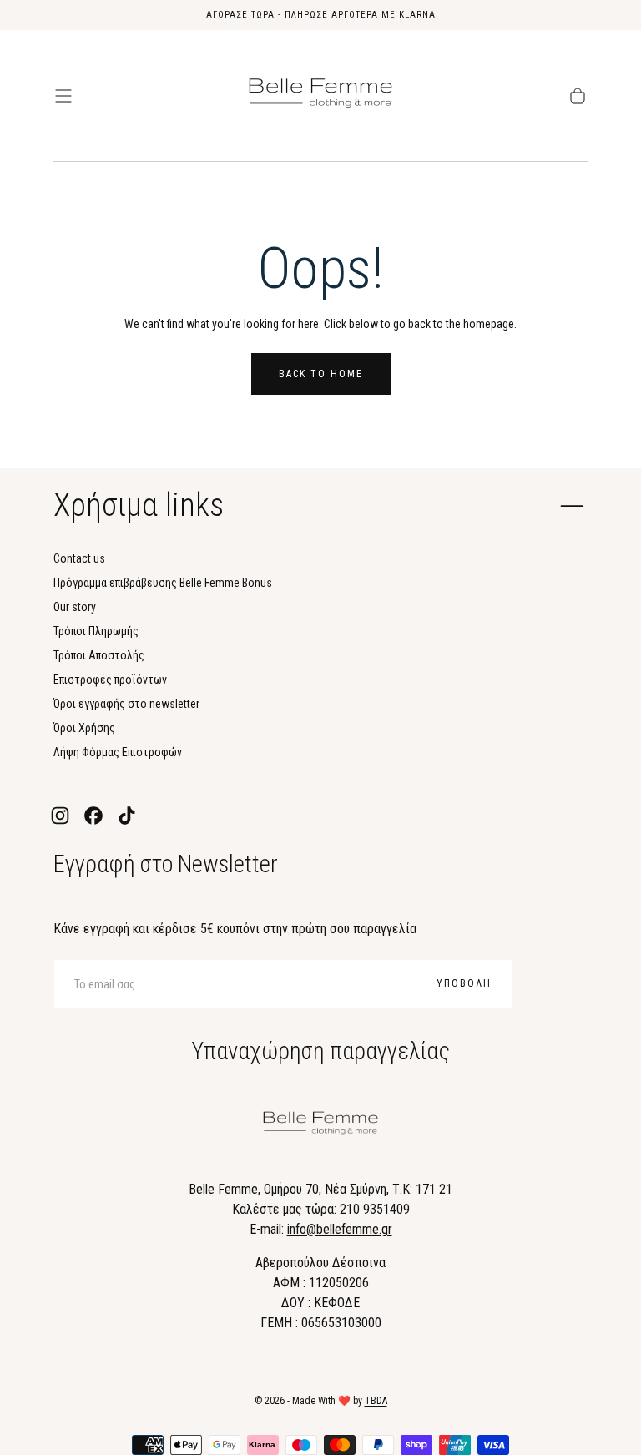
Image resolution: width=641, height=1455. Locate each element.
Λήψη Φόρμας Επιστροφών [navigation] (117, 752)
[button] (63, 96)
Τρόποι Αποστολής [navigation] (98, 655)
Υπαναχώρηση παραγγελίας (320, 1051)
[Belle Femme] (320, 1126)
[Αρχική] (320, 96)
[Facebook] (93, 816)
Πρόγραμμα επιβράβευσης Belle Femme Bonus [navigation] (162, 582)
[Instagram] (60, 816)
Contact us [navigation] (79, 558)
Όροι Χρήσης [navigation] (84, 728)
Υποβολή (464, 983)
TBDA (376, 1401)
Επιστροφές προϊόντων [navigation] (110, 679)
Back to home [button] (321, 374)
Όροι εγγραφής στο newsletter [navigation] (126, 703)
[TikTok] (127, 816)
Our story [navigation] (74, 607)
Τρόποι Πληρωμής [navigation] (96, 631)
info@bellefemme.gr (339, 1229)
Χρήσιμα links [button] (138, 505)
